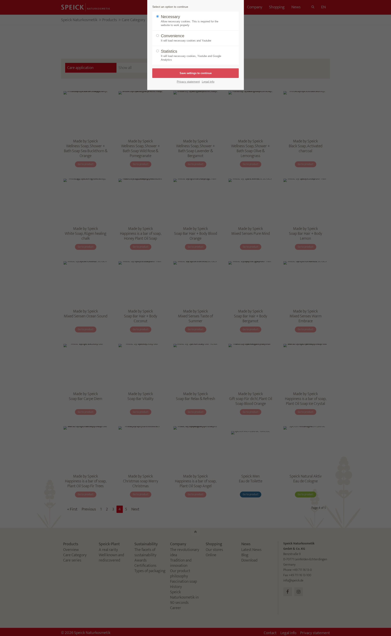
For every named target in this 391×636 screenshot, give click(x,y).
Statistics (191, 55)
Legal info (208, 81)
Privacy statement (188, 81)
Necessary (189, 20)
